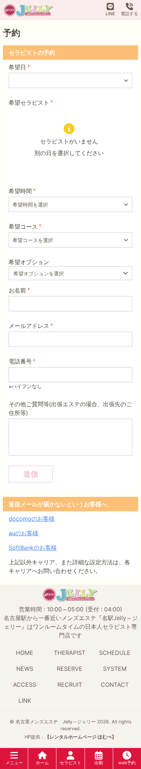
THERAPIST (69, 652)
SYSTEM (115, 668)
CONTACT (115, 684)
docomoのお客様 (32, 518)
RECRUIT (69, 684)
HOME (24, 652)
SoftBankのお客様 (33, 547)
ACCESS (24, 684)
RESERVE (69, 668)
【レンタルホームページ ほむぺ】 (80, 737)
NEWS (24, 668)
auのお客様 (23, 533)
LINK (24, 700)
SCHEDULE (115, 652)
